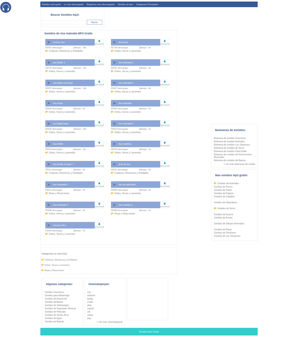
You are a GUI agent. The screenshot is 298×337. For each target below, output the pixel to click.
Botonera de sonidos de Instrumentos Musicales (233, 155)
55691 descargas (119, 68)
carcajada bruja (60, 123)
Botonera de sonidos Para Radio (230, 151)
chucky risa (59, 42)
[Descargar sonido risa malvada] (164, 102)
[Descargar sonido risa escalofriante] (164, 183)
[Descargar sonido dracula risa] (164, 163)
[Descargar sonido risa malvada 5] (164, 122)
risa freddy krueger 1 (63, 164)
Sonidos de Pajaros (224, 193)
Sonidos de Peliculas (55, 311)
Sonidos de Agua (53, 318)
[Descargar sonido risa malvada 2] (164, 82)
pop (89, 318)
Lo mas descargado (74, 4)
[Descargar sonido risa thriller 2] (99, 61)
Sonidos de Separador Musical (60, 308)
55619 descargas (53, 149)
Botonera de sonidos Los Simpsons (232, 144)
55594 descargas (53, 230)
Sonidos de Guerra (223, 214)
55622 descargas (119, 129)
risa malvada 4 (60, 184)
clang (90, 315)
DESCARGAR (99, 44)
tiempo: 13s (80, 68)
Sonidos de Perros (223, 186)
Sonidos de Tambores (225, 232)
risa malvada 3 (60, 205)
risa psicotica (59, 225)
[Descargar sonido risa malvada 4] (99, 183)
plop (89, 305)
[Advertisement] (201, 16)
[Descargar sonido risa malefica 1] (164, 204)
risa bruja (123, 42)
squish (90, 308)
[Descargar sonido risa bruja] (164, 41)
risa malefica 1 (125, 205)
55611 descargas (53, 169)
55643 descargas (119, 108)
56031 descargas (53, 47)
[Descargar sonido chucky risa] (99, 41)
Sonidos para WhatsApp (57, 295)
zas (89, 292)
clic (89, 311)
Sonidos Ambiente (54, 302)
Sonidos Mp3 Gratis (149, 331)
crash (90, 302)
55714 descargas (53, 68)
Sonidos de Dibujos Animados (229, 223)
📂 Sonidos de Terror (224, 208)
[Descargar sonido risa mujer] (99, 102)
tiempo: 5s (145, 108)
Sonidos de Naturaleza (225, 202)
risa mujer (58, 103)
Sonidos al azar (125, 4)
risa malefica (124, 143)
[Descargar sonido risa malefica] (164, 143)
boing (90, 298)
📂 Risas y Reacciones (57, 193)
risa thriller (58, 143)
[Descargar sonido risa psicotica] (99, 224)
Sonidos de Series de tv (57, 315)
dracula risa (124, 164)
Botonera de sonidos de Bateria (230, 160)
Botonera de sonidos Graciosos (230, 138)
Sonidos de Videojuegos (57, 305)
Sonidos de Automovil (56, 298)
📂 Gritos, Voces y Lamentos (126, 51)
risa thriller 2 (59, 62)
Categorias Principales (147, 4)
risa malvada (124, 103)
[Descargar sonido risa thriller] (99, 143)
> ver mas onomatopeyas (110, 322)
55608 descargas (53, 210)
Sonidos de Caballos (224, 196)
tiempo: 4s (145, 47)
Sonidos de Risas (223, 229)
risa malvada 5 (125, 123)
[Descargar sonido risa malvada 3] (99, 204)
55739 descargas (119, 47)
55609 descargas (119, 190)
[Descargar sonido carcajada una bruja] (99, 82)
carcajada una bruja (63, 82)
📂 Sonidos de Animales (226, 183)
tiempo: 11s (80, 149)
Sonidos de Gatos (223, 190)
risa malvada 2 (125, 82)
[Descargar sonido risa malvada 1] (164, 61)
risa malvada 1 (125, 62)
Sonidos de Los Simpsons (227, 236)
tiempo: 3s (145, 129)
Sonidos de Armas (223, 217)
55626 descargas (53, 129)
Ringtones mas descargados (101, 4)
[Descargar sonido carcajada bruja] (99, 122)
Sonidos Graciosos (54, 292)
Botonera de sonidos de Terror (229, 148)
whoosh (91, 295)
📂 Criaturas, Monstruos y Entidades (64, 51)
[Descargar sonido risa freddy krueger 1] (99, 163)
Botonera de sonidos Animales (229, 141)
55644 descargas (53, 108)
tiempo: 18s (80, 47)
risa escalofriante (127, 184)
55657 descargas (53, 88)
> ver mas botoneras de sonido (239, 164)
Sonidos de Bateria (54, 321)
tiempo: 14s (80, 88)
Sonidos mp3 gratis (51, 4)
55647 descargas (119, 88)
